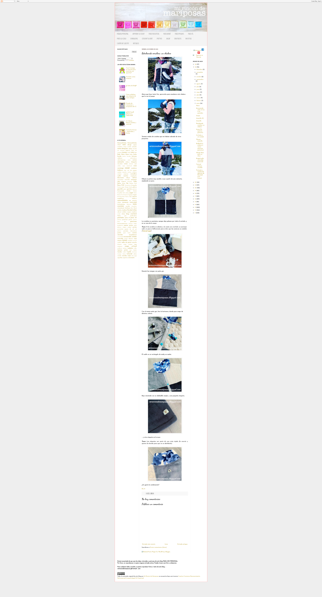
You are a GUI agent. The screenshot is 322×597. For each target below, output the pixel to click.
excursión (129, 181)
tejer (130, 250)
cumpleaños (134, 176)
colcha (119, 165)
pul (136, 229)
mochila (128, 206)
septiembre (199, 79)
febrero (198, 100)
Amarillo (198, 121)
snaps (127, 246)
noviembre (199, 72)
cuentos (125, 176)
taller (135, 248)
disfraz (134, 177)
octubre (199, 76)
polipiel (129, 227)
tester (135, 250)
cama (129, 160)
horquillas (119, 192)
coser (127, 168)
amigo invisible (127, 146)
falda (135, 181)
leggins (135, 194)
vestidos (124, 255)
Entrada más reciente (148, 544)
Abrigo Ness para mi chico (200, 154)
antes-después (122, 148)
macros (134, 196)
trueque (119, 254)
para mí (133, 217)
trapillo (129, 252)
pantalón (120, 217)
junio (198, 89)
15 (195, 201)
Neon (198, 105)
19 (195, 190)
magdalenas (120, 198)
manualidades (122, 200)
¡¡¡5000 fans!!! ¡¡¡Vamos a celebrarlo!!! (130, 114)
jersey (127, 192)
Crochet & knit (147, 39)
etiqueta (123, 181)
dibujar (128, 177)
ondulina (124, 212)
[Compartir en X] (150, 493)
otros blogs (125, 214)
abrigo (129, 144)
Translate (131, 60)
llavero (127, 196)
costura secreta (121, 172)
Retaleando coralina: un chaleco (200, 125)
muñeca (124, 210)
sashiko (119, 242)
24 (196, 64)
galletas (134, 187)
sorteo (125, 248)
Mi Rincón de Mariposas (151, 576)
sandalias (130, 240)
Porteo (159, 39)
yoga (135, 255)
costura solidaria (132, 172)
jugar (131, 193)
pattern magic (133, 223)
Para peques (179, 34)
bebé (132, 152)
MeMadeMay (121, 204)
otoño (118, 214)
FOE (122, 185)
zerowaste (131, 257)
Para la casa (121, 39)
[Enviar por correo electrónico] (147, 493)
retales (134, 236)
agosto (198, 84)
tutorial (129, 254)
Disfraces (177, 39)
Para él (190, 34)
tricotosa (134, 251)
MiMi (135, 204)
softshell (134, 246)
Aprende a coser (139, 34)
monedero (134, 206)
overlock (134, 214)
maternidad (133, 202)
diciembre (199, 69)
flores (119, 185)
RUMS (124, 240)
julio (197, 86)
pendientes (120, 225)
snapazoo (119, 246)
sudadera (130, 248)
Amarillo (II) (200, 118)
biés (118, 154)
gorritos (129, 189)
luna (130, 196)
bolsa (131, 154)
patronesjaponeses (122, 223)
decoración (120, 177)
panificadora (133, 215)
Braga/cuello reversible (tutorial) (200, 160)
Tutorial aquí (146, 231)
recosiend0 (120, 236)
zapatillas (119, 257)
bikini (123, 154)
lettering (119, 196)
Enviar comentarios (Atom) (158, 547)
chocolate (120, 164)
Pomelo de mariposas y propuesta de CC (131, 105)
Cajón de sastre (123, 43)
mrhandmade (120, 208)
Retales (136, 43)
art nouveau (120, 150)
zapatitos (125, 257)
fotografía (134, 185)
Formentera (128, 185)
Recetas (189, 39)
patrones (133, 221)
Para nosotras (154, 34)
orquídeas (134, 212)
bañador (124, 152)
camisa (134, 160)
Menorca (129, 204)
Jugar (168, 39)
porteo (135, 227)
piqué (135, 225)
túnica (124, 254)
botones (134, 156)
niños (135, 210)
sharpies (119, 244)
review (126, 238)
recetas (134, 232)
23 (196, 67)
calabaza (119, 158)
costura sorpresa (122, 174)
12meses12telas (121, 143)
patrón (130, 219)
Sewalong (134, 39)
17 (195, 196)
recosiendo (127, 236)
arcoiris (135, 148)
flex (127, 183)
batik (129, 152)
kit (122, 194)
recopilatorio (133, 234)
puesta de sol (129, 229)
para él (127, 217)
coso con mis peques (130, 170)
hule (124, 192)
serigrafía (134, 242)
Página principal (122, 34)
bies (136, 152)
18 (195, 193)
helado (128, 191)
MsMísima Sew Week (131, 208)
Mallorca (134, 198)
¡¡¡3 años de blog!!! (131, 85)
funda (130, 187)
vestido (119, 255)
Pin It (143, 489)
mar (130, 200)
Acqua (198, 115)
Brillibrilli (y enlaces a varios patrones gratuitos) (200, 147)
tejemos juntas (122, 250)
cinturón (131, 163)
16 (195, 199)
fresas (126, 187)
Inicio (166, 544)
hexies (135, 191)
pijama (126, 225)
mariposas (125, 202)
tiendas (119, 252)
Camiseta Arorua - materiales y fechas (131, 131)
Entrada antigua (182, 544)
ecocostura (120, 179)
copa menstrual (127, 165)
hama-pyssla (120, 191)
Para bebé (167, 34)
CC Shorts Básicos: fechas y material (131, 122)
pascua (119, 219)
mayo (198, 92)
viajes (129, 255)
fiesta (123, 183)
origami (129, 212)
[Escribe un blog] (148, 493)
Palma (119, 215)
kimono (119, 194)
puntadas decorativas (130, 231)
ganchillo (120, 189)
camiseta (120, 162)
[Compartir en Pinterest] (153, 493)
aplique (130, 148)
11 (195, 213)
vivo (132, 255)
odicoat (119, 212)
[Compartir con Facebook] (151, 493)
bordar (119, 156)
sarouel (135, 240)
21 (195, 185)
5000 (124, 144)
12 (195, 210)
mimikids (120, 206)
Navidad (129, 210)
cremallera (133, 174)
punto (119, 232)
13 (195, 207)
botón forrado (127, 156)
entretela (127, 179)
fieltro (119, 183)
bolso (135, 154)
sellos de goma (126, 242)
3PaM (119, 144)
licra (123, 196)
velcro (135, 254)
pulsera (119, 231)
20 (196, 188)
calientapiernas (121, 160)
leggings (130, 194)
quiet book (126, 232)
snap (135, 244)
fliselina (131, 183)
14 (195, 204)
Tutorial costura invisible (199, 166)
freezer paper (121, 187)
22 (196, 182)
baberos (128, 150)
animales (134, 146)
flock (135, 183)
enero (198, 103)
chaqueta (134, 162)
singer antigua (128, 244)
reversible (120, 238)
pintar (131, 225)
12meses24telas (132, 143)
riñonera (131, 238)
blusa (127, 154)
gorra (124, 189)
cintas (126, 164)
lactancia (125, 194)
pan (125, 215)
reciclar (120, 235)
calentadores (133, 158)
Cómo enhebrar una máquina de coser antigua (131, 96)
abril (198, 95)
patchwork (125, 219)
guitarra (134, 189)
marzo (198, 97)
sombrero (119, 248)
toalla (124, 251)
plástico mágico (121, 227)
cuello (119, 176)
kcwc (135, 192)
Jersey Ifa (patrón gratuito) (199, 131)
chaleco (128, 162)
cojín (135, 164)
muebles (119, 210)
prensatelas (120, 229)
